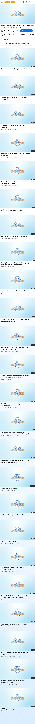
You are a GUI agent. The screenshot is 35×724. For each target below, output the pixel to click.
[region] (17, 14)
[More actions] (34, 69)
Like (5, 34)
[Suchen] (23, 2)
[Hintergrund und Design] (29, 2)
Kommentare (5, 39)
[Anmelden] (32, 2)
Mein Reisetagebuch (11, 31)
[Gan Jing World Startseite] (9, 2)
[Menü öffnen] (2, 2)
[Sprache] (26, 2)
